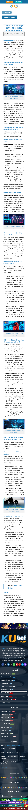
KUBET (9, 42)
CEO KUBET (4, 767)
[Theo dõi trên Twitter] (8, 664)
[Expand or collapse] (23, 34)
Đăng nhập (18, 1)
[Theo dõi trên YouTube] (19, 664)
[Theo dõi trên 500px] (22, 664)
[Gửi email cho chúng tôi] (11, 664)
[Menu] (2, 6)
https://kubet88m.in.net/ (13, 745)
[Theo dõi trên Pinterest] (17, 664)
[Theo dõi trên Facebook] (2, 664)
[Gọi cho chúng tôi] (14, 664)
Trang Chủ (7, 12)
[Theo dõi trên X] (5, 664)
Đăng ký (8, 1)
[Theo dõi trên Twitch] (25, 664)
